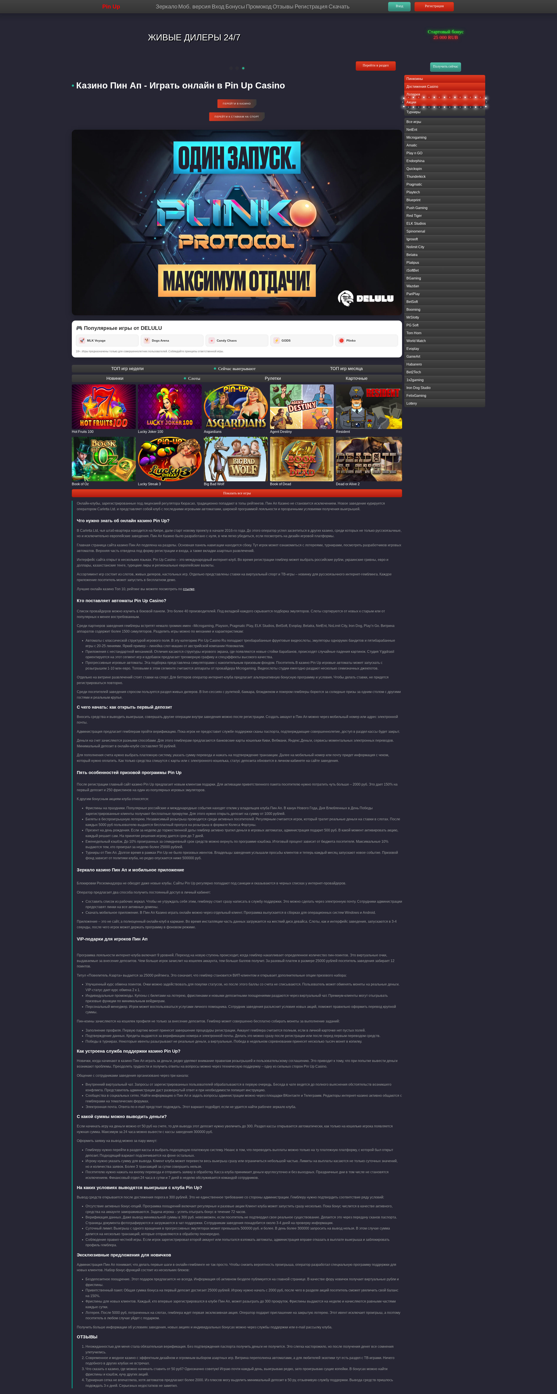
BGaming (413, 278)
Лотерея (413, 94)
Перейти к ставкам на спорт (237, 116)
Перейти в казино (237, 103)
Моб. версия (194, 6)
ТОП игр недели (127, 368)
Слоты (194, 378)
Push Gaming (417, 208)
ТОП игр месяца (346, 368)
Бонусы (235, 6)
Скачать (339, 6)
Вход (218, 6)
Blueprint (413, 200)
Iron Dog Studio (418, 388)
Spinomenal (415, 231)
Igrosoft (412, 239)
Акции (411, 102)
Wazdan (412, 286)
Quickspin (414, 169)
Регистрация (311, 6)
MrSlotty (412, 317)
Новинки (114, 378)
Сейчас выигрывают (237, 368)
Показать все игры (237, 493)
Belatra (412, 255)
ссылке (189, 589)
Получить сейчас (445, 66)
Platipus (412, 262)
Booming (413, 309)
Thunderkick (416, 176)
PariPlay (413, 294)
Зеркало (166, 6)
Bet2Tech (413, 372)
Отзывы (283, 6)
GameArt (413, 356)
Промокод (259, 6)
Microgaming (416, 137)
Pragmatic (414, 184)
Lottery (411, 403)
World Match (416, 341)
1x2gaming (415, 380)
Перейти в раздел (376, 65)
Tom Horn (413, 333)
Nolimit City (415, 247)
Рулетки (273, 378)
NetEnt (411, 129)
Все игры (413, 122)
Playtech (413, 192)
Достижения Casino (422, 86)
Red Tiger (414, 216)
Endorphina (415, 161)
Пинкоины (414, 79)
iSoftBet (412, 270)
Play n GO (414, 153)
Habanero (414, 364)
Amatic (411, 145)
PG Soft (412, 325)
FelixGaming (416, 395)
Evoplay (412, 349)
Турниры (413, 112)
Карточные (356, 378)
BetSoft (412, 302)
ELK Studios (416, 223)
